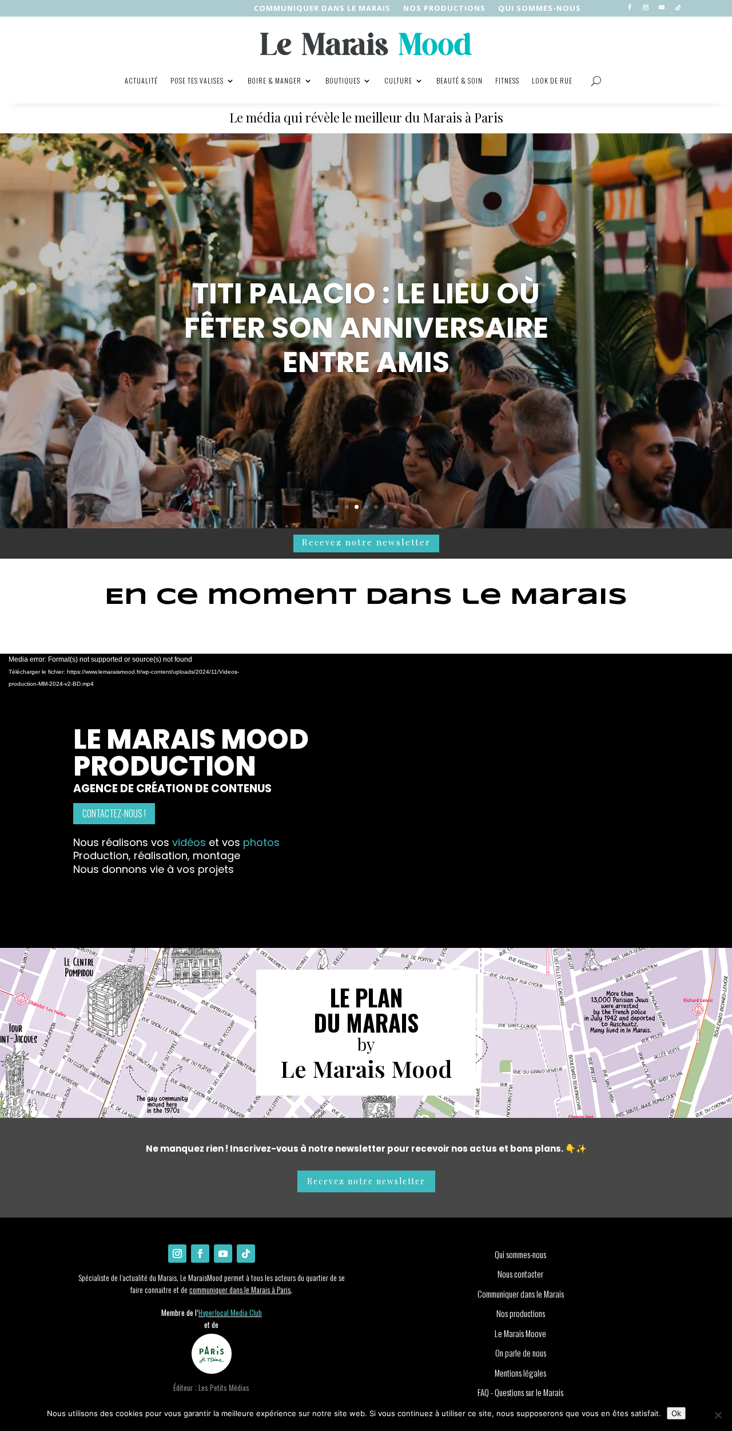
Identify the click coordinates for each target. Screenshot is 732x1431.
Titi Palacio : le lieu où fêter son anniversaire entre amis (366, 327)
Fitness (507, 80)
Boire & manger (274, 80)
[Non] (717, 1415)
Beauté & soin (459, 80)
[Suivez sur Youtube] (661, 7)
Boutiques (342, 80)
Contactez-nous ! (114, 813)
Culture (398, 80)
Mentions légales (520, 1372)
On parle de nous (520, 1352)
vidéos (190, 842)
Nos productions (520, 1313)
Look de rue (552, 80)
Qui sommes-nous (539, 8)
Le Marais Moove (520, 1333)
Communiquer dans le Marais (322, 8)
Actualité (141, 80)
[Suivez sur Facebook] (629, 7)
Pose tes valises (197, 80)
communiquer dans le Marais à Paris (240, 1289)
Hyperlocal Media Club (230, 1312)
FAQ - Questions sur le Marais (520, 1392)
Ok (676, 1413)
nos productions (444, 8)
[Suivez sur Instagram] (645, 7)
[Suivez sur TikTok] (677, 7)
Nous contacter (520, 1273)
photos (261, 842)
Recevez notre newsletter (366, 542)
